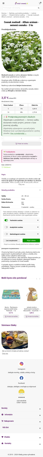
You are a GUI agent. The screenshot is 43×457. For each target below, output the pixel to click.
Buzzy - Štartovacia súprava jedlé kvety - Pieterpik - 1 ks (11, 308)
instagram (21, 369)
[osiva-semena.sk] (21, 3)
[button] (22, 174)
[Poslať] (38, 8)
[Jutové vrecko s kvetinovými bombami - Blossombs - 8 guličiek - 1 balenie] (32, 294)
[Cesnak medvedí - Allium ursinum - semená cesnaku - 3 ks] (22, 51)
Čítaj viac (5, 353)
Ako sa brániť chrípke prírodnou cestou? (15, 351)
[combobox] (20, 8)
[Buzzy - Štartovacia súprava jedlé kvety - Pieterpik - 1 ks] (11, 294)
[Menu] (3, 3)
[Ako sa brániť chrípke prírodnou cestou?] (15, 340)
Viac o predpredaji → (18, 133)
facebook (21, 383)
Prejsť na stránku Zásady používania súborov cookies (21, 244)
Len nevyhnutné (11, 240)
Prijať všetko (31, 240)
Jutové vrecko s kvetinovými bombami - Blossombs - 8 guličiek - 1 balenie (32, 309)
